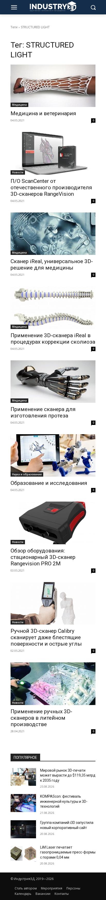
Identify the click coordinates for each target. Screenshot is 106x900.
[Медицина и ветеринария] (53, 86)
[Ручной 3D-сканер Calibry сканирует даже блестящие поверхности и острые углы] (53, 603)
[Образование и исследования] (53, 455)
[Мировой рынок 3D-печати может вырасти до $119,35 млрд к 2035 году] (23, 777)
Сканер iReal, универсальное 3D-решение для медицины (52, 264)
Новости (17, 172)
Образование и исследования (49, 483)
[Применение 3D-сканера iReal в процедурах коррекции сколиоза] (53, 307)
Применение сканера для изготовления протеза (43, 412)
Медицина (19, 104)
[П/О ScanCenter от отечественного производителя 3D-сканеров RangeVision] (53, 153)
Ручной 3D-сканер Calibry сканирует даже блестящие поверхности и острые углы (46, 637)
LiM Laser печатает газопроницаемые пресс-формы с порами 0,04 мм (67, 852)
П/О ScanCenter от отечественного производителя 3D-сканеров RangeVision (51, 187)
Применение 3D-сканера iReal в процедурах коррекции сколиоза (53, 338)
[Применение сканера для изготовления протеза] (53, 381)
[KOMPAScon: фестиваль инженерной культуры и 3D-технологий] (23, 803)
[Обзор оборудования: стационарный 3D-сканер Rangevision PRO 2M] (53, 523)
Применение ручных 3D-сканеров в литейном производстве (41, 717)
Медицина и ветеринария (43, 113)
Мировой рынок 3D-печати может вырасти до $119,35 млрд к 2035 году (67, 775)
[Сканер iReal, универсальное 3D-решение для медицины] (53, 233)
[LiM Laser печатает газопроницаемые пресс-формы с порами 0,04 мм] (23, 854)
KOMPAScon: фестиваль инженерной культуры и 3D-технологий (63, 801)
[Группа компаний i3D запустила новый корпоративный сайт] (23, 829)
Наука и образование (27, 474)
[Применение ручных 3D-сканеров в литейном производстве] (53, 683)
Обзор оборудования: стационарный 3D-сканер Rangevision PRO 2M (43, 557)
